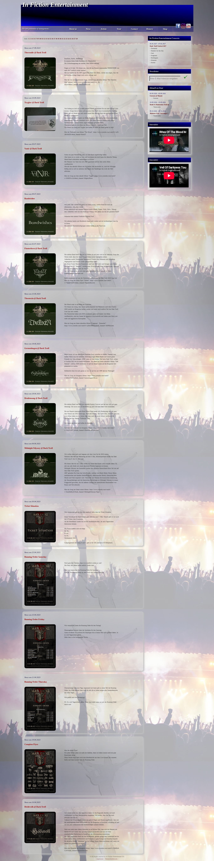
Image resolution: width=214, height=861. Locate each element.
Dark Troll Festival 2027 (158, 46)
